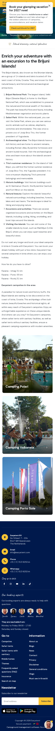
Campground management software (23, 727)
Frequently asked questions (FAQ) (10, 670)
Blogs (31, 646)
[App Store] (10, 711)
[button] (46, 386)
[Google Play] (28, 711)
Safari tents (7, 646)
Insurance (6, 676)
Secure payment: (24, 724)
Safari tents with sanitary (10, 652)
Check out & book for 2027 (23, 28)
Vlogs (31, 674)
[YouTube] (17, 584)
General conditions (38, 669)
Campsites (7, 641)
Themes (5, 663)
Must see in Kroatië (38, 678)
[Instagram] (10, 584)
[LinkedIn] (23, 584)
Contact (33, 655)
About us (33, 641)
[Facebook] (4, 584)
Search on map (9, 681)
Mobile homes (8, 659)
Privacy (32, 660)
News (31, 650)
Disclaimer (34, 664)
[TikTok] (30, 584)
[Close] (49, 5)
